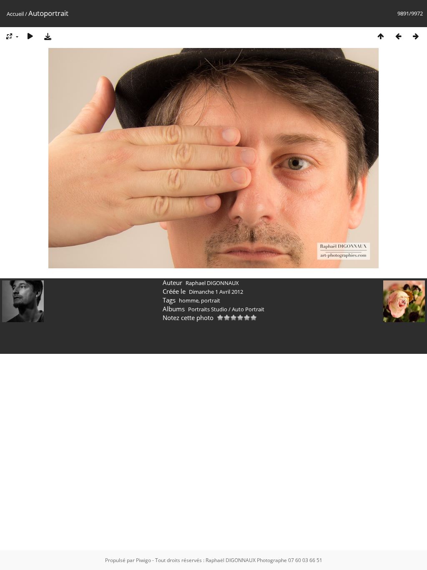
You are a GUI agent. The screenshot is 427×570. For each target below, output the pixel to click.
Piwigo (143, 560)
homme (188, 300)
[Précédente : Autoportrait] (398, 36)
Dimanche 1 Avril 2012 (216, 291)
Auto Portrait (248, 309)
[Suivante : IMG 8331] (415, 36)
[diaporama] (30, 36)
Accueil (15, 14)
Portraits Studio (207, 309)
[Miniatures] (380, 36)
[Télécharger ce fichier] (47, 36)
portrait (210, 300)
